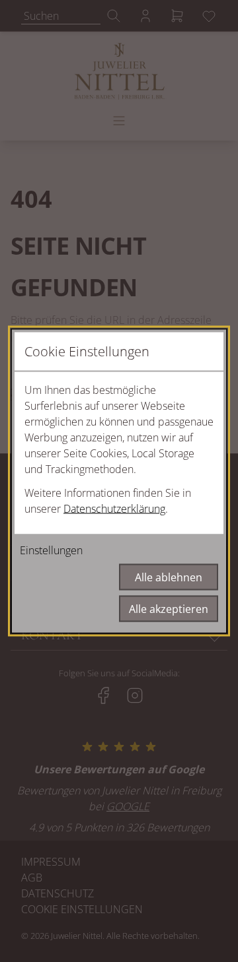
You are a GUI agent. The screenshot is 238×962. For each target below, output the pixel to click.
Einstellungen (51, 550)
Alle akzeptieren (168, 609)
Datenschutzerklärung (114, 508)
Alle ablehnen (168, 577)
